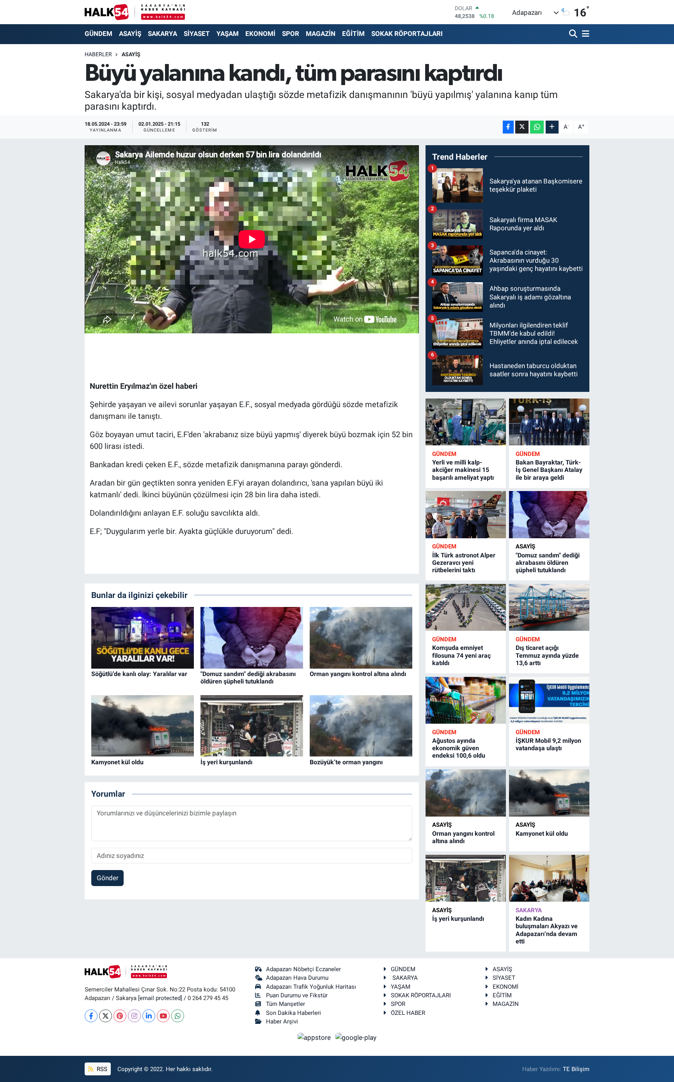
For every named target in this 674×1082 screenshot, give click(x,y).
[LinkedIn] (148, 1015)
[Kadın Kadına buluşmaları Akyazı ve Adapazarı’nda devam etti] (549, 878)
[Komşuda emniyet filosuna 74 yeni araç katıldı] (466, 607)
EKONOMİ (260, 33)
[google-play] (356, 1037)
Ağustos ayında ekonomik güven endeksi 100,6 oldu (458, 748)
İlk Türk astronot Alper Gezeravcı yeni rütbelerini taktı (463, 563)
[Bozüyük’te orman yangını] (361, 725)
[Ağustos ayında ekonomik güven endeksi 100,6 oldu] (466, 700)
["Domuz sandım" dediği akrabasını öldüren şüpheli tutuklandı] (251, 637)
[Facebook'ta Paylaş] (508, 127)
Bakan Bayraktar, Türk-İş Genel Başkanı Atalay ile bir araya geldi (549, 470)
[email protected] (160, 998)
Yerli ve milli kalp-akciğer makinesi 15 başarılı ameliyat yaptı (463, 470)
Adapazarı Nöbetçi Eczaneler (303, 969)
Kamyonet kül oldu (117, 762)
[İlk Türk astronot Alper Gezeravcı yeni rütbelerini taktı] (466, 514)
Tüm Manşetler (285, 1003)
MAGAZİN (320, 33)
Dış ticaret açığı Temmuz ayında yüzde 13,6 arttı (547, 655)
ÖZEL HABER (408, 1012)
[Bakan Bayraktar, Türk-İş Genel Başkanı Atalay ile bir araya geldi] (549, 422)
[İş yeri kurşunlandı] (251, 725)
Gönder (108, 878)
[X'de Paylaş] (522, 127)
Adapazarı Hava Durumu (297, 977)
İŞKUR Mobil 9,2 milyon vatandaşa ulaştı (548, 744)
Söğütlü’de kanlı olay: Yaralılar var (139, 674)
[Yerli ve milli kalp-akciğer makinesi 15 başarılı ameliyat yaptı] (466, 422)
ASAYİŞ (130, 33)
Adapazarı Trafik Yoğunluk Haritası (311, 986)
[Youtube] (163, 1015)
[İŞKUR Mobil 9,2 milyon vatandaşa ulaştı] (549, 700)
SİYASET (197, 33)
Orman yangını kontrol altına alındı (358, 674)
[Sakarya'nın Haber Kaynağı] (135, 12)
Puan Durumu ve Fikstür (297, 995)
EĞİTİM (353, 33)
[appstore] (315, 1037)
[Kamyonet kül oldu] (142, 725)
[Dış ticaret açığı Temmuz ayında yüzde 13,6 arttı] (549, 607)
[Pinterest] (120, 1015)
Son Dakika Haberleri (293, 1012)
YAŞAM (227, 33)
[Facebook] (91, 1015)
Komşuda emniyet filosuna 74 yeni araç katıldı (461, 655)
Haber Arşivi (282, 1021)
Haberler (98, 54)
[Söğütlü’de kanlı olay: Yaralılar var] (142, 637)
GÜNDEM (98, 33)
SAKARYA (162, 33)
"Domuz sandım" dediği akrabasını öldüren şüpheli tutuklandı (248, 677)
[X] (105, 1015)
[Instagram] (134, 1015)
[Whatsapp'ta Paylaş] (537, 127)
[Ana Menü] (584, 34)
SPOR (290, 33)
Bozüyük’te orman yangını (346, 762)
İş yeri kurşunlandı (226, 762)
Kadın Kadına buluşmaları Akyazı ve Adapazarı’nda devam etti (547, 930)
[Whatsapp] (177, 1015)
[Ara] (574, 34)
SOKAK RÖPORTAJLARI (407, 33)
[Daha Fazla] (552, 127)
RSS (101, 1069)
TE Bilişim (576, 1069)
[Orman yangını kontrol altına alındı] (361, 637)
